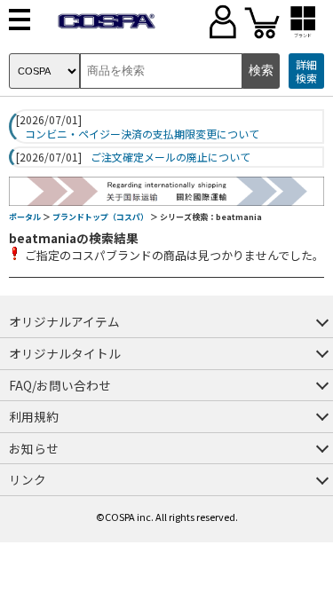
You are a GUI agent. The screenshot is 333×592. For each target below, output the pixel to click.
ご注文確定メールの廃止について (170, 157)
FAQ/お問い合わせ (60, 385)
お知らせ (34, 448)
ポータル (25, 217)
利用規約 (34, 416)
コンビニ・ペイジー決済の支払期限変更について (142, 134)
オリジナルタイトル (65, 353)
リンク (27, 479)
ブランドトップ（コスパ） (100, 217)
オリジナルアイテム (64, 321)
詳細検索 (306, 71)
